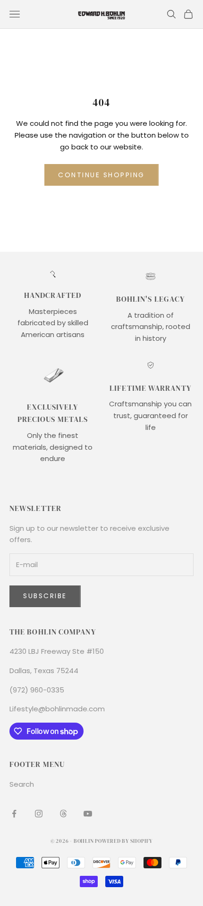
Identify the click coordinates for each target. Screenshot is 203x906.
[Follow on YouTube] (88, 813)
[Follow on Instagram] (38, 813)
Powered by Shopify (123, 841)
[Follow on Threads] (63, 813)
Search (21, 784)
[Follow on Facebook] (14, 813)
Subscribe (45, 596)
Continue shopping (101, 175)
